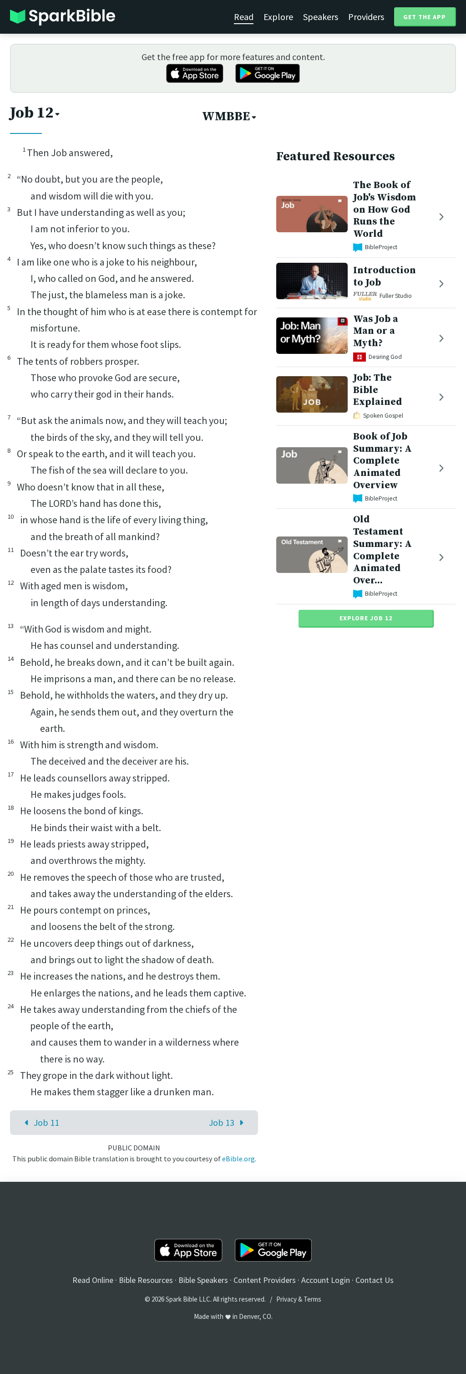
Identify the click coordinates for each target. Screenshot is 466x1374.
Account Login (325, 1280)
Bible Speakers (203, 1280)
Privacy (286, 1299)
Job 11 (46, 1122)
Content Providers (264, 1280)
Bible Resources (146, 1280)
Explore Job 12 (365, 618)
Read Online (92, 1280)
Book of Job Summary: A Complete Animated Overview (382, 460)
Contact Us (374, 1280)
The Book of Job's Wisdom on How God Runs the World (384, 209)
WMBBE (226, 116)
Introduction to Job (384, 276)
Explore (278, 16)
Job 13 (221, 1122)
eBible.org (238, 1158)
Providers (366, 16)
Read (243, 16)
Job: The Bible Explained (377, 390)
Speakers (320, 16)
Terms (312, 1299)
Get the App (424, 17)
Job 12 (31, 113)
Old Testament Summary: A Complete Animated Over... (382, 550)
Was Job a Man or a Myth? (375, 331)
